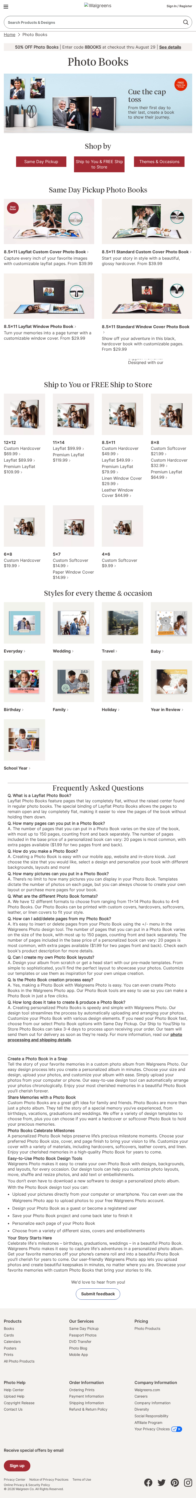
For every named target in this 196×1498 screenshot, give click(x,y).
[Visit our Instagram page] (188, 1483)
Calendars (12, 1341)
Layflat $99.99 (67, 448)
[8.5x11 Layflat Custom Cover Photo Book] (49, 221)
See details (170, 47)
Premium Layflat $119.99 (68, 457)
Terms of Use (81, 1479)
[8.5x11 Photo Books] (122, 413)
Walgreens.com (147, 1390)
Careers (141, 1396)
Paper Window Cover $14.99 (73, 574)
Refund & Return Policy (88, 1409)
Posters (10, 1348)
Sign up (17, 1465)
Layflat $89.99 (18, 460)
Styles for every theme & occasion (98, 593)
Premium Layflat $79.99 (117, 469)
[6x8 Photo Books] (24, 525)
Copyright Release (19, 1403)
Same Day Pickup (84, 1328)
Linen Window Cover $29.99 (122, 481)
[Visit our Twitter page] (161, 1483)
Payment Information (86, 1396)
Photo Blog (78, 1348)
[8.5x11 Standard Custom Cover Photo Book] (147, 221)
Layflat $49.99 (116, 460)
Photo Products (147, 1328)
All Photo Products (19, 1361)
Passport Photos (82, 1335)
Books (9, 1328)
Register (185, 6)
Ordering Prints (81, 1390)
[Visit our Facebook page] (148, 1483)
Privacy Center (14, 1479)
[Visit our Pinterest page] (175, 1483)
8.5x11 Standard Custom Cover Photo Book (145, 251)
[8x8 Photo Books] (171, 413)
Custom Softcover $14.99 (70, 563)
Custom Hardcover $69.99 (22, 451)
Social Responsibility (151, 1416)
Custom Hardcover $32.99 (169, 463)
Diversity (141, 1409)
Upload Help (14, 1396)
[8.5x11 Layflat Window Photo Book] (49, 295)
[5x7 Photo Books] (73, 525)
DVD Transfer (80, 1341)
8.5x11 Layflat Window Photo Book (38, 326)
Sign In (172, 6)
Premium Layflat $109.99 (19, 469)
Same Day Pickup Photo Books (98, 190)
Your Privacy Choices (152, 1429)
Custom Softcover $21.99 (168, 451)
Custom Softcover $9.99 (119, 563)
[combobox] (98, 22)
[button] (7, 6)
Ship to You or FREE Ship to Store (98, 384)
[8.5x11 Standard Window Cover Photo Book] (147, 295)
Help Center (14, 1390)
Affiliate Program (148, 1422)
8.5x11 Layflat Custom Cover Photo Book (45, 251)
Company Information (152, 1403)
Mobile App (78, 1354)
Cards (9, 1335)
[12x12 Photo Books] (24, 413)
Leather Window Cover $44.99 (117, 492)
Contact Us (13, 1409)
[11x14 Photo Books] (73, 413)
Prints (8, 1354)
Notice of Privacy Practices (48, 1479)
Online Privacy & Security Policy (27, 1484)
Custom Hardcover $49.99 (120, 451)
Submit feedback (98, 1293)
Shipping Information (86, 1403)
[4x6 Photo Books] (122, 525)
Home (9, 34)
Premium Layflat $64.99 (166, 474)
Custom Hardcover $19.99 (22, 563)
